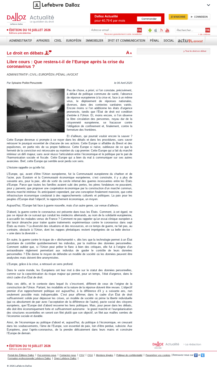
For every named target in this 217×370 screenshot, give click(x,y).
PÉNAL (60, 74)
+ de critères (204, 34)
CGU (90, 355)
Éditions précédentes (20, 33)
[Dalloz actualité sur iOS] (156, 30)
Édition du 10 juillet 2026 (30, 30)
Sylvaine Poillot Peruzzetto (26, 82)
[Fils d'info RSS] (161, 30)
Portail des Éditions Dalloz (21, 355)
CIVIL (33, 74)
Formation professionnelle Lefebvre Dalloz (29, 358)
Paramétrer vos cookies (158, 355)
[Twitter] (202, 355)
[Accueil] (35, 18)
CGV (81, 355)
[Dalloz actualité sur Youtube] (167, 30)
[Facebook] (196, 355)
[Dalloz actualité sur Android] (150, 30)
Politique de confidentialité (129, 355)
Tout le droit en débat (195, 51)
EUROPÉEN (46, 74)
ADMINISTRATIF (17, 74)
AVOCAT (72, 74)
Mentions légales (104, 355)
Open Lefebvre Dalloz (65, 358)
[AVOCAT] (190, 40)
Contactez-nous (68, 355)
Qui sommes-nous (46, 355)
